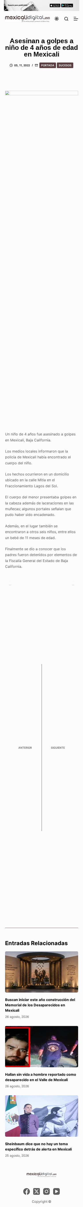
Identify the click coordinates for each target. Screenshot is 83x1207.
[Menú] (76, 18)
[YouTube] (56, 1191)
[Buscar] (66, 19)
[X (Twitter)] (36, 1191)
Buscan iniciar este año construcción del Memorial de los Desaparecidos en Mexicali (40, 1005)
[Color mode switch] (56, 18)
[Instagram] (46, 1191)
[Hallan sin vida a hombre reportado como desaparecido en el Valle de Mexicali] (41, 1046)
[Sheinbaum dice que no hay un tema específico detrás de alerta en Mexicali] (41, 1116)
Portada (47, 65)
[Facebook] (26, 1191)
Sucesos (65, 65)
